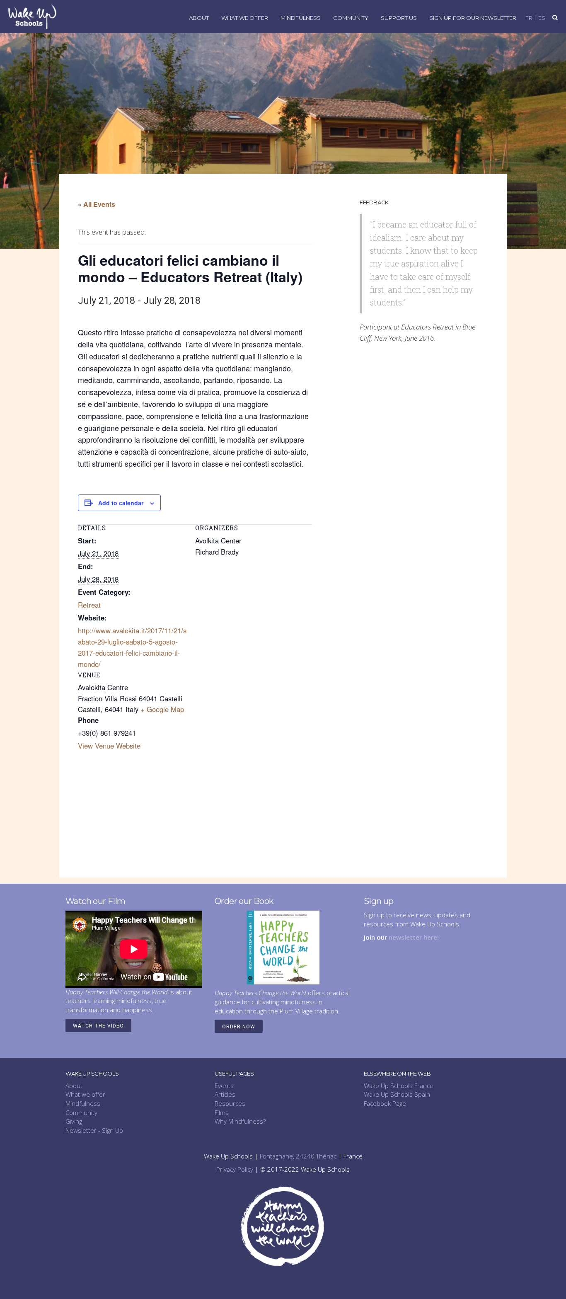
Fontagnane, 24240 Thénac (298, 1156)
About (199, 18)
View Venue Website (109, 746)
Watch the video (98, 1026)
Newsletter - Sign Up (94, 1130)
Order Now (238, 1027)
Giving (73, 1121)
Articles (225, 1094)
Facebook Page (385, 1103)
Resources (230, 1103)
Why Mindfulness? (240, 1121)
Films (222, 1112)
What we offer (85, 1094)
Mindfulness (301, 18)
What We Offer (244, 18)
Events (224, 1085)
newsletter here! (414, 937)
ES (541, 18)
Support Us (399, 18)
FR (528, 18)
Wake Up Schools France (398, 1085)
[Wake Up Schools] (32, 16)
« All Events (96, 204)
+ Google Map (162, 709)
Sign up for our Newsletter (472, 18)
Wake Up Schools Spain (397, 1094)
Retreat (89, 605)
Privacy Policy (234, 1169)
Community (350, 18)
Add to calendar (120, 503)
